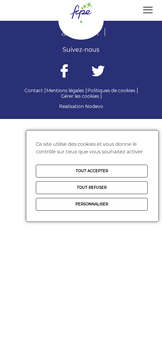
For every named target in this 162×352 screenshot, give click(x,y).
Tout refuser (92, 187)
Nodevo (94, 106)
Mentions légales (65, 90)
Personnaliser (91, 204)
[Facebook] (64, 72)
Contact (33, 90)
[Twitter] (98, 72)
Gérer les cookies (80, 96)
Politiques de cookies (111, 90)
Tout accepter (92, 170)
